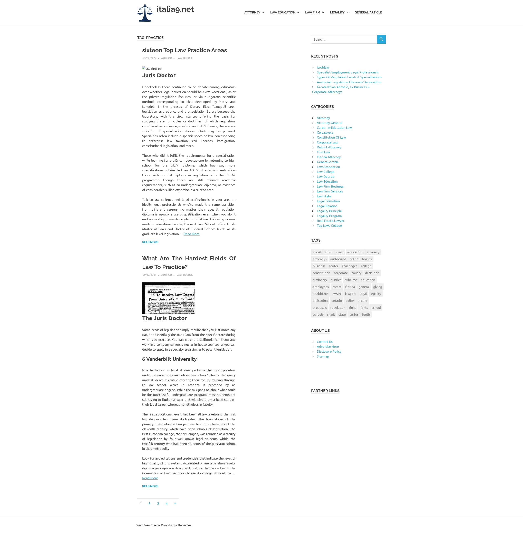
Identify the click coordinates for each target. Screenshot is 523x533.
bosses (367, 259)
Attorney (252, 12)
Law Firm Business (330, 186)
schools (318, 314)
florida (350, 286)
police (349, 300)
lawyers (350, 293)
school (376, 307)
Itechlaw (323, 67)
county (356, 273)
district (336, 280)
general (364, 286)
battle (354, 259)
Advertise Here (328, 346)
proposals (320, 307)
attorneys (320, 259)
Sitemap (323, 356)
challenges (349, 266)
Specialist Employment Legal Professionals (348, 72)
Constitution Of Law (331, 137)
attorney (373, 252)
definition (372, 273)
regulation (337, 307)
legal (363, 293)
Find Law (323, 152)
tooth (366, 314)
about (317, 252)
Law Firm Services (330, 191)
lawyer (336, 293)
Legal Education (328, 201)
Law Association (328, 166)
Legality (337, 12)
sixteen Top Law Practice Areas (184, 50)
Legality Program (329, 215)
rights (364, 307)
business (319, 266)
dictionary (320, 280)
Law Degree (185, 58)
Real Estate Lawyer (330, 220)
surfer (354, 314)
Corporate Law (327, 142)
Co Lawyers (325, 132)
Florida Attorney (329, 157)
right (352, 307)
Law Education (282, 12)
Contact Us (325, 341)
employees (321, 286)
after (328, 252)
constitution (321, 273)
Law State (324, 196)
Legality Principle (329, 211)
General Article (368, 12)
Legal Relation (327, 206)
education (368, 280)
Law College (325, 171)
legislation (320, 300)
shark (331, 314)
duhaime (350, 280)
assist (340, 252)
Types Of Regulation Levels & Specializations (349, 77)
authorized (338, 259)
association (355, 252)
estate (337, 286)
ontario (336, 300)
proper (363, 300)
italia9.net (175, 9)
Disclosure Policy (329, 351)
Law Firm (312, 12)
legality (375, 293)
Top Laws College (329, 225)
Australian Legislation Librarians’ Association (349, 82)
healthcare (320, 293)
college (366, 266)
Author (166, 58)
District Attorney (329, 147)
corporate (341, 273)
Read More (192, 234)
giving (377, 286)
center (333, 266)
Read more (150, 242)
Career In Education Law (334, 127)
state (342, 314)
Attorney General (329, 122)
